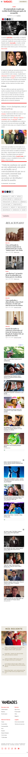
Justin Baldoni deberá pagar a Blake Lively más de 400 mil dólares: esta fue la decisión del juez (15, 665)
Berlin (13, 207)
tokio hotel (17, 204)
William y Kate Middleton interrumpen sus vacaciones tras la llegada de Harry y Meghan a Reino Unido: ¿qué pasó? (14, 648)
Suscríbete (23, 1)
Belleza (8, 243)
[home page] (7, 2)
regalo (15, 202)
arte (9, 119)
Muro (23, 210)
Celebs (14, 6)
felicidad (21, 117)
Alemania (13, 75)
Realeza (8, 326)
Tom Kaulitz (6, 202)
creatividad (4, 119)
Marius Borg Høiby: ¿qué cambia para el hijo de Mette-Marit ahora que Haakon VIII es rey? (15, 671)
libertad (16, 117)
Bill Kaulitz (21, 207)
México (3, 160)
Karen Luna (16, 252)
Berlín (12, 77)
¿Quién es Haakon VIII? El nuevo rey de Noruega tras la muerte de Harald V (14, 659)
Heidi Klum (17, 199)
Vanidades (19, 15)
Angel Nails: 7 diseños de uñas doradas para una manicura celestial (14, 654)
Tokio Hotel (4, 75)
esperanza (14, 119)
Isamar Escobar (17, 307)
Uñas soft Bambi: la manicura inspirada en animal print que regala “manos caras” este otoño (14, 247)
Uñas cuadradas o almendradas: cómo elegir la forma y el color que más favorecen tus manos (14, 302)
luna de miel (4, 48)
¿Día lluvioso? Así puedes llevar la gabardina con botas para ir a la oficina (14, 275)
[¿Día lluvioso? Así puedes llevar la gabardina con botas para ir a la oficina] (15, 263)
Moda (7, 271)
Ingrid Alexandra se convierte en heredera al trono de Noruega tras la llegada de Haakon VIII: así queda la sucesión (15, 332)
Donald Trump (6, 199)
